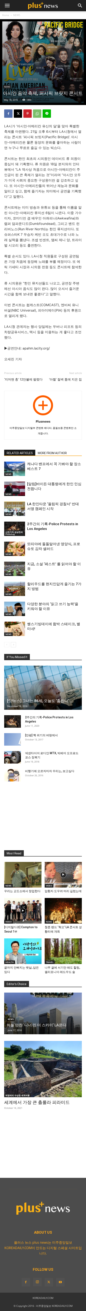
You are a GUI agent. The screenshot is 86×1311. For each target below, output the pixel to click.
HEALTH (9, 962)
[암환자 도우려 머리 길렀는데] (63, 875)
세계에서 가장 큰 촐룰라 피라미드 (37, 1102)
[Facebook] (8, 113)
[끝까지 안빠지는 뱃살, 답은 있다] (23, 951)
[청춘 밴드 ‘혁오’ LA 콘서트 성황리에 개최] (63, 911)
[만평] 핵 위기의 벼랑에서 (41, 735)
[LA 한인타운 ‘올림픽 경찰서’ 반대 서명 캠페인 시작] (14, 509)
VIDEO (49, 885)
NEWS (16, 15)
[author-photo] (43, 415)
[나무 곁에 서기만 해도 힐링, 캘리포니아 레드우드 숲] (63, 951)
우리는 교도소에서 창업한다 (22, 891)
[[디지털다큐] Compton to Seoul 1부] (23, 911)
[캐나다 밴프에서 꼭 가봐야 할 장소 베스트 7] (14, 469)
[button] (7, 5)
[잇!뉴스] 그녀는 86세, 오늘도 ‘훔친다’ (38, 701)
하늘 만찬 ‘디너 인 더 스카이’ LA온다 (36, 1025)
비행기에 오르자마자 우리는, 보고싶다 (49, 771)
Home (5, 15)
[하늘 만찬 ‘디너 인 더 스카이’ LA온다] (43, 1013)
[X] (18, 113)
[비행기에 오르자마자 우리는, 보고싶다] (12, 775)
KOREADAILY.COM (43, 1298)
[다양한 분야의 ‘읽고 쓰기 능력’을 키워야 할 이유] (14, 609)
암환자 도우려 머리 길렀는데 (63, 891)
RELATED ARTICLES (20, 453)
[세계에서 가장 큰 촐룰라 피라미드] (43, 1069)
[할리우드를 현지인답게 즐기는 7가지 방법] (14, 589)
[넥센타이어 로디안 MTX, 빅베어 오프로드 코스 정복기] (12, 757)
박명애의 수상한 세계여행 (17, 1095)
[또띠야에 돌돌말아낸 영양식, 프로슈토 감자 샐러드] (14, 549)
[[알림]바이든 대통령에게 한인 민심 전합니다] (14, 489)
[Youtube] (60, 1282)
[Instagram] (37, 1282)
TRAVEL (49, 962)
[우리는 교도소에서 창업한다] (23, 875)
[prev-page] (6, 644)
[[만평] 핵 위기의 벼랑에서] (12, 739)
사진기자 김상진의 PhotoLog (14, 533)
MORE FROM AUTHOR (52, 453)
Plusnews (43, 421)
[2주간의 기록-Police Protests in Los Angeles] (14, 529)
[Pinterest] (27, 113)
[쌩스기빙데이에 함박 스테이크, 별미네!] (14, 629)
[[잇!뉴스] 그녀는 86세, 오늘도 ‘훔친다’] (43, 688)
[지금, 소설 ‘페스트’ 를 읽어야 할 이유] (14, 569)
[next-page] (13, 644)
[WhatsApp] (37, 113)
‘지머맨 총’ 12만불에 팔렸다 (23, 379)
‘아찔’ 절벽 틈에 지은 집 (65, 379)
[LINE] (47, 113)
